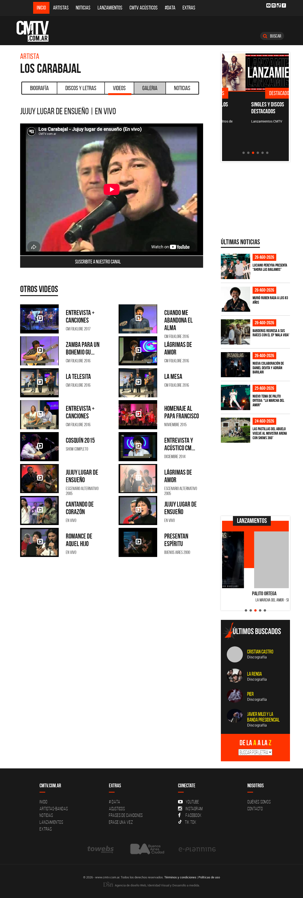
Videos (119, 88)
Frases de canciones (126, 815)
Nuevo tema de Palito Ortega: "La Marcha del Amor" (268, 400)
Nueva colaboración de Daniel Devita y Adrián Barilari (268, 367)
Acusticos (117, 808)
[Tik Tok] (279, 5)
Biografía (39, 88)
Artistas (61, 8)
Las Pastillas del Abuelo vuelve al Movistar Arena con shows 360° (270, 433)
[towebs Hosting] (101, 849)
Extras (189, 8)
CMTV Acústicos (143, 8)
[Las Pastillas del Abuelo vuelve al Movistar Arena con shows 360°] (235, 430)
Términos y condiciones (180, 877)
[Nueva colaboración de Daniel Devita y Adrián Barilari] (235, 364)
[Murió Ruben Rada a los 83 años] (235, 299)
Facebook (193, 815)
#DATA (170, 8)
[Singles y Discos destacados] (255, 72)
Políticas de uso (209, 877)
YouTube (192, 801)
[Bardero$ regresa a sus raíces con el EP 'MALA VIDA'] (235, 332)
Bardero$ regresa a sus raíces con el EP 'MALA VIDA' (271, 333)
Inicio (41, 8)
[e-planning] (197, 849)
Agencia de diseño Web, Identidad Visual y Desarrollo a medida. (157, 885)
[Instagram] (274, 5)
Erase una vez (121, 822)
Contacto (255, 808)
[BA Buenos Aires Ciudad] (147, 849)
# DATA (114, 801)
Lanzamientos (110, 8)
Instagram (194, 808)
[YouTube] (268, 5)
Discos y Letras (80, 88)
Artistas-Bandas (54, 808)
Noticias (83, 8)
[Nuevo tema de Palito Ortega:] (235, 397)
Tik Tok (190, 822)
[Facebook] (284, 5)
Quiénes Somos (259, 801)
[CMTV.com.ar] (36, 31)
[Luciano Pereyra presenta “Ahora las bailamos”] (235, 266)
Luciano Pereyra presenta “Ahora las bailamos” (270, 267)
